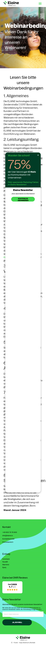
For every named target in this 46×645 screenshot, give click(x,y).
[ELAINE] (12, 593)
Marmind (5, 565)
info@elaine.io (7, 536)
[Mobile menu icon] (40, 3)
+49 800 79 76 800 (9, 532)
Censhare (6, 559)
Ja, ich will (17, 622)
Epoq (4, 567)
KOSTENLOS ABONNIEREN (23, 200)
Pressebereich (7, 542)
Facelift (5, 562)
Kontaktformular (8, 539)
